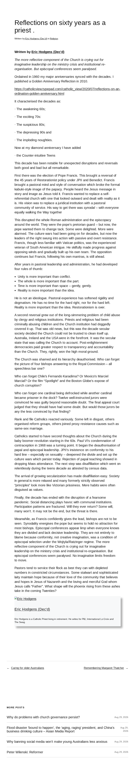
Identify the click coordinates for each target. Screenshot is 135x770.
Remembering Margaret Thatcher (104, 668)
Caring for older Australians (27, 668)
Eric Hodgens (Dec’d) (36, 38)
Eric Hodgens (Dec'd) (47, 52)
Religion (54, 38)
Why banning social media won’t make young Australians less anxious (57, 741)
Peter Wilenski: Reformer (25, 752)
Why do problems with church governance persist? (43, 717)
